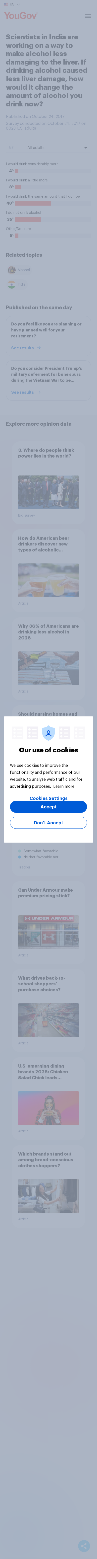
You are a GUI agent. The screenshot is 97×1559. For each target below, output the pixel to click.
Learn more (63, 786)
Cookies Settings (49, 798)
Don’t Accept (48, 823)
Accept (49, 807)
